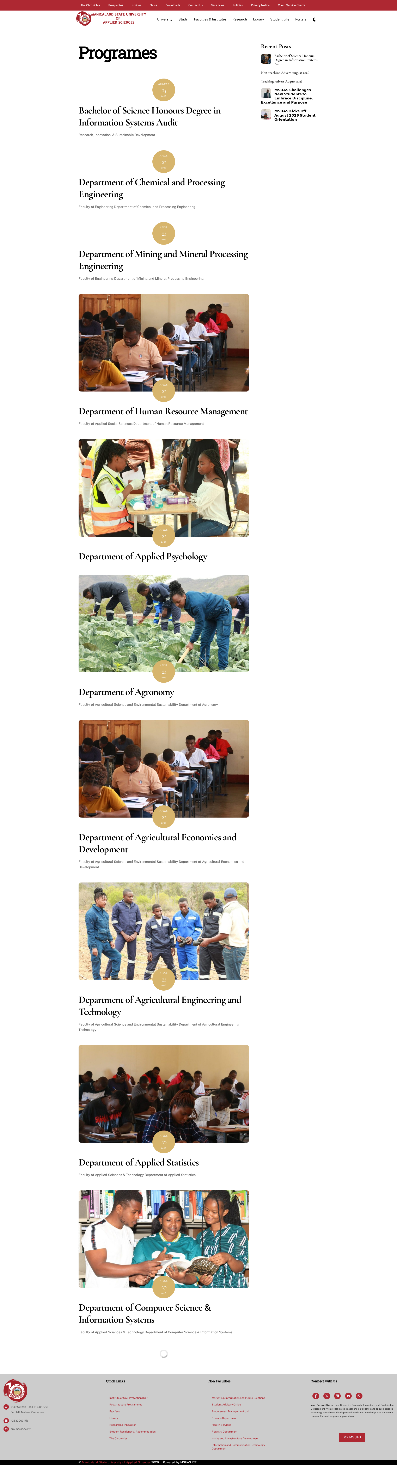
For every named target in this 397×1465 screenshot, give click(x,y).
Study (183, 19)
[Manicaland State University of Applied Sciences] (111, 24)
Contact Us (195, 5)
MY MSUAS (352, 1437)
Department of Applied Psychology (143, 556)
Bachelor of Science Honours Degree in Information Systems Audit (150, 116)
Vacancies (217, 5)
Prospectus (115, 5)
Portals (300, 19)
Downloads (172, 5)
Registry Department (224, 1431)
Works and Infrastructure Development (235, 1438)
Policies (238, 5)
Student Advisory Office (226, 1404)
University (164, 19)
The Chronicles (90, 5)
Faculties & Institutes (210, 19)
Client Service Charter (292, 5)
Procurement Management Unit (231, 1411)
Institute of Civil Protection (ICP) (128, 1397)
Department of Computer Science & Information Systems (145, 1313)
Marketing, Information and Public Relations (238, 1397)
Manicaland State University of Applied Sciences (116, 1462)
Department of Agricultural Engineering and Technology (160, 1006)
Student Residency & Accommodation (132, 1431)
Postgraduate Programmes (125, 1404)
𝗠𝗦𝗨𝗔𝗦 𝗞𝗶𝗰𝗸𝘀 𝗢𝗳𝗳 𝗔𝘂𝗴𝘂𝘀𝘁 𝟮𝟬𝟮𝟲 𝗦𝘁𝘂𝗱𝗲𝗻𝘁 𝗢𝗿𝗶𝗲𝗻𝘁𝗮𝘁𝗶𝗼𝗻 (295, 115)
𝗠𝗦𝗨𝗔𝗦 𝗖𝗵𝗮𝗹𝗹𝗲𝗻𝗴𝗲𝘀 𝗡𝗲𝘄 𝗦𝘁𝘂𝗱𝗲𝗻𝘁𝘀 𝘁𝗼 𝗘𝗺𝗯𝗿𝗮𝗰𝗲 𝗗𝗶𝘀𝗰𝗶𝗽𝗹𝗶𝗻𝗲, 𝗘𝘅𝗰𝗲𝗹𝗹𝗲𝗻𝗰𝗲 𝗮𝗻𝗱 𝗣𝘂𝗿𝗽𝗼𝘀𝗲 (287, 96)
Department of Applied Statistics (139, 1162)
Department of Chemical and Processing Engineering (152, 188)
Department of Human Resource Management (163, 411)
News (153, 5)
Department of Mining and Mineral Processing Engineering (163, 260)
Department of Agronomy (127, 692)
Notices (136, 5)
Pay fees (114, 1411)
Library (258, 19)
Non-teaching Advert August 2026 (285, 73)
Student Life (279, 19)
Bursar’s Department (224, 1418)
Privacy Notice (260, 5)
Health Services (221, 1424)
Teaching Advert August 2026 (282, 81)
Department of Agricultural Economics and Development (157, 843)
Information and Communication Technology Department (238, 1447)
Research (239, 19)
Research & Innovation (122, 1424)
